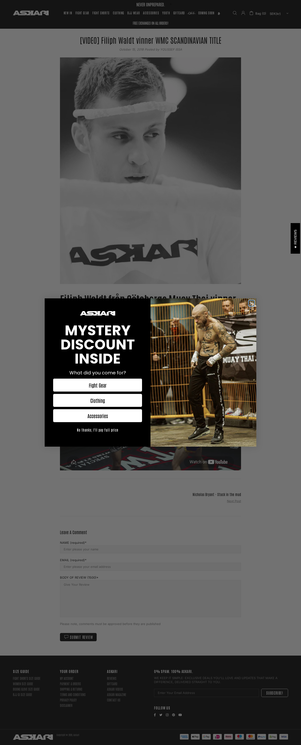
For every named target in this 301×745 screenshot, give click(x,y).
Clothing (97, 400)
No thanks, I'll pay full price (97, 430)
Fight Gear (98, 385)
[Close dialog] (251, 303)
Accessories (97, 416)
